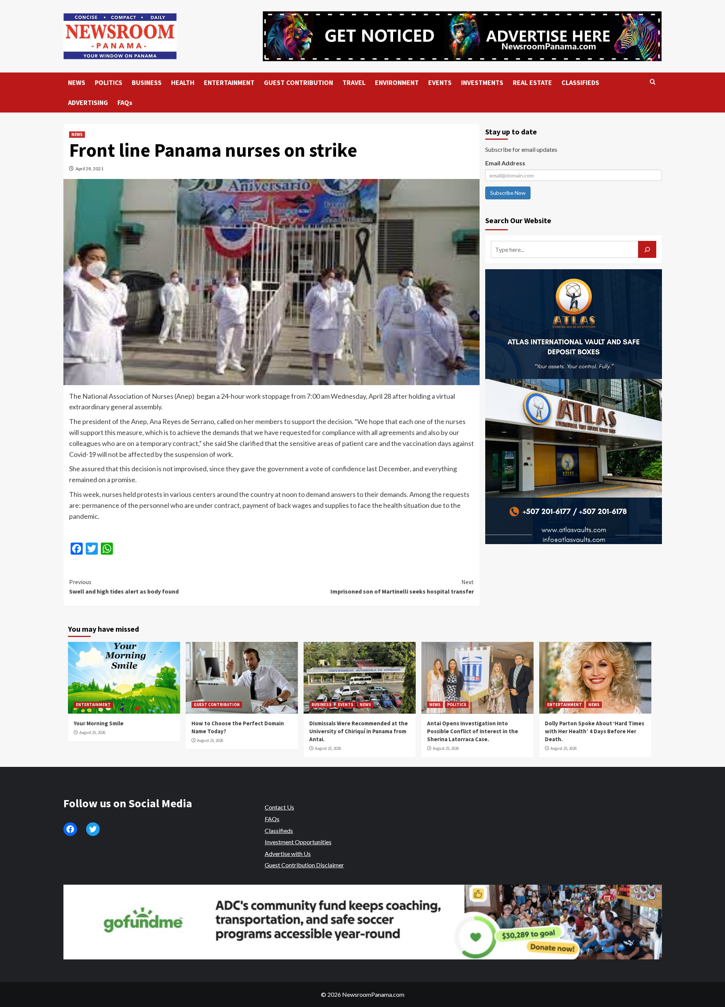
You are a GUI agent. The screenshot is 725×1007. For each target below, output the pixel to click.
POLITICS (108, 82)
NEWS (76, 82)
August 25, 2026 (92, 732)
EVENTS (440, 82)
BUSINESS (147, 82)
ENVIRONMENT (397, 82)
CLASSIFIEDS (580, 82)
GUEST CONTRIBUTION (298, 82)
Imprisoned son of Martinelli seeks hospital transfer (402, 586)
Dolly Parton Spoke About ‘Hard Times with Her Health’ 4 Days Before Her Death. (594, 731)
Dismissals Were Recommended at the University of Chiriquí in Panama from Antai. (358, 731)
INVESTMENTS (482, 82)
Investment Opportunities (298, 841)
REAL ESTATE (532, 82)
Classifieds (279, 830)
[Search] (652, 82)
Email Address (505, 163)
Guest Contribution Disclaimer (304, 864)
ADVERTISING (88, 102)
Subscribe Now (508, 193)
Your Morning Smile (98, 723)
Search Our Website (518, 220)
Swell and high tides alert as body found (124, 586)
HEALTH (182, 82)
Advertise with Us (288, 853)
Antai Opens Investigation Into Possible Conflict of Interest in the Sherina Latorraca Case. (472, 731)
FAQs (124, 102)
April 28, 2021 (89, 168)
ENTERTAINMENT (229, 82)
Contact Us (279, 807)
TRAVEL (354, 82)
